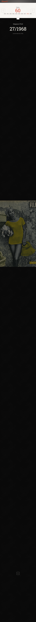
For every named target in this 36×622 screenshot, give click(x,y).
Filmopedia (5, 1)
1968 (28, 13)
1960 (5, 13)
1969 (31, 13)
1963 (13, 13)
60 (17, 10)
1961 (8, 13)
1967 (25, 13)
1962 (10, 13)
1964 (16, 13)
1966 (22, 13)
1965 (19, 13)
